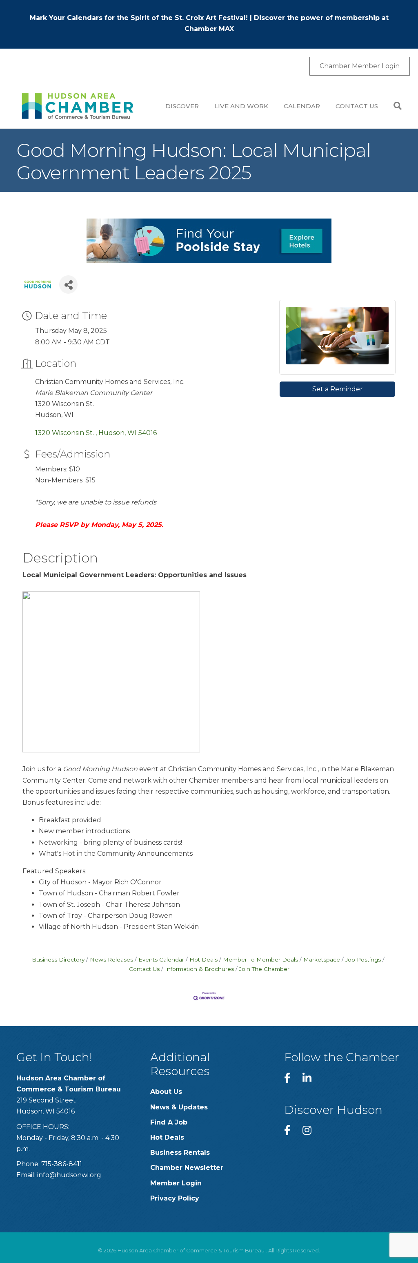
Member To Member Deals (260, 959)
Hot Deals (203, 959)
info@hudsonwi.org (69, 1175)
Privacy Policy (174, 1198)
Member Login (176, 1183)
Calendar (302, 106)
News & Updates (179, 1107)
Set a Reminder (337, 389)
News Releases (111, 959)
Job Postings (363, 959)
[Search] (394, 105)
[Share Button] (68, 284)
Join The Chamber (264, 969)
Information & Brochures (199, 969)
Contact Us (357, 106)
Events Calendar (161, 959)
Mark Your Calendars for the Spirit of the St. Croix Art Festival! (139, 18)
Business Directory (58, 959)
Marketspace (321, 959)
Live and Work (241, 106)
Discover (182, 106)
